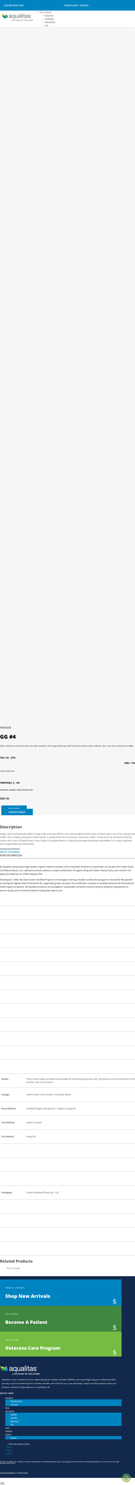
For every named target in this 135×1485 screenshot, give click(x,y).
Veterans (8, 1431)
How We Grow (16, 1401)
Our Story (9, 1398)
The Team (14, 1404)
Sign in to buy (17, 812)
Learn (7, 1428)
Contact (8, 1434)
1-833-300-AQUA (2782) (13, 5)
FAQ (46, 25)
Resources (50, 22)
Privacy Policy (22, 1473)
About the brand (10, 851)
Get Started (45, 12)
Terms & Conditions (7, 1473)
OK (2, 1483)
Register (84, 5)
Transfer (49, 19)
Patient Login (71, 5)
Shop (7, 1408)
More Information (11, 855)
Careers (13, 1438)
